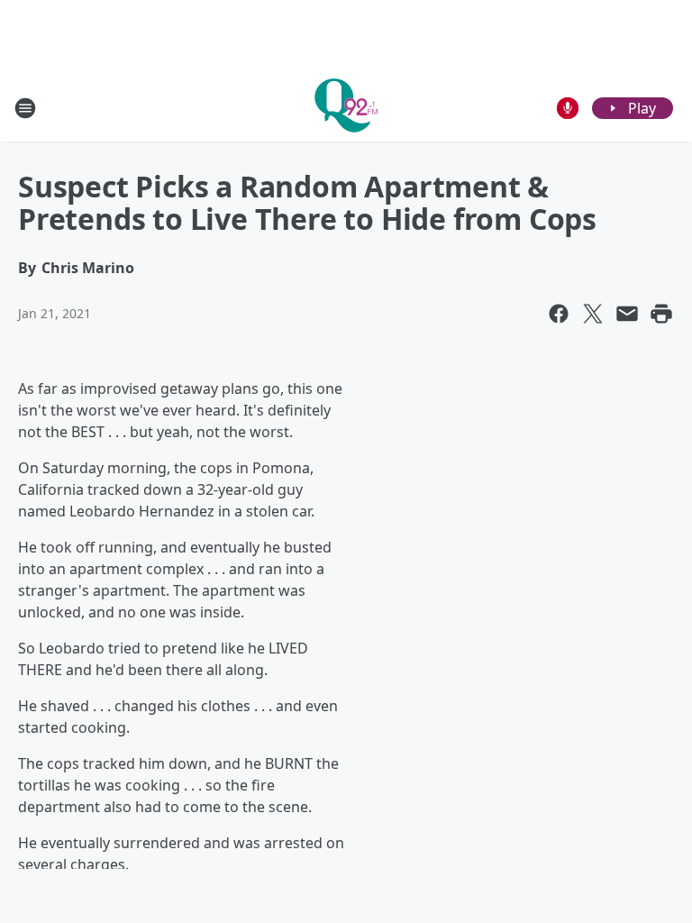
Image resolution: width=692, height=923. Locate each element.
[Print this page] (661, 313)
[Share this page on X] (593, 313)
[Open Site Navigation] (25, 108)
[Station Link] (346, 107)
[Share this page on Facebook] (558, 313)
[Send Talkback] (567, 108)
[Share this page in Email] (627, 313)
